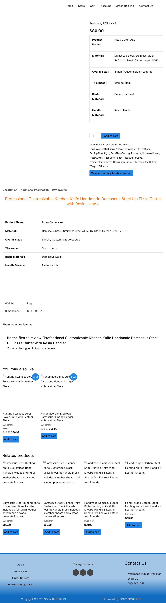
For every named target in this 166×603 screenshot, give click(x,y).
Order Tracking (125, 5)
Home (69, 5)
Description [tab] (10, 189)
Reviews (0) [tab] (59, 189)
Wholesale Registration (21, 584)
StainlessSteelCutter (145, 162)
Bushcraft (95, 23)
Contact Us (146, 5)
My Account (20, 571)
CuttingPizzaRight (99, 153)
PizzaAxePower (150, 153)
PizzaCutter (95, 157)
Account (106, 5)
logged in (28, 348)
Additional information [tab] (35, 189)
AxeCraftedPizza (105, 149)
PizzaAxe (136, 153)
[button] (159, 6)
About (20, 565)
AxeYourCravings (125, 149)
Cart (92, 5)
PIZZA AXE (109, 23)
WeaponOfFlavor (98, 166)
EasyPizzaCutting (120, 153)
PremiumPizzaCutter (100, 162)
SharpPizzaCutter (123, 162)
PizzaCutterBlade (113, 157)
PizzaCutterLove (133, 157)
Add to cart (111, 135)
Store (81, 5)
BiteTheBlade (143, 149)
